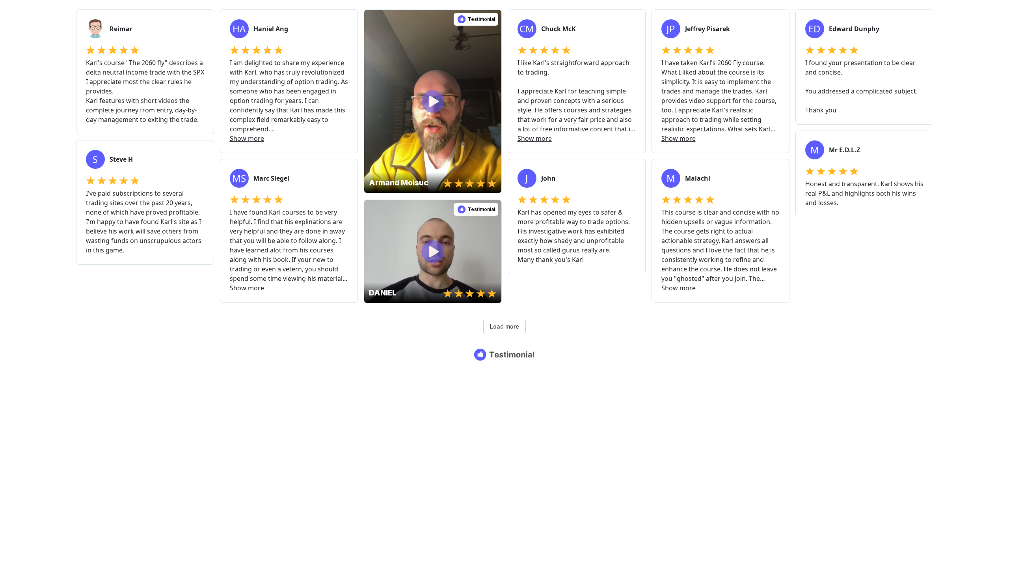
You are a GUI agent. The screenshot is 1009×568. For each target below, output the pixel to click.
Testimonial (481, 19)
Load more (504, 326)
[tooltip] (372, 18)
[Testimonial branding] (505, 354)
